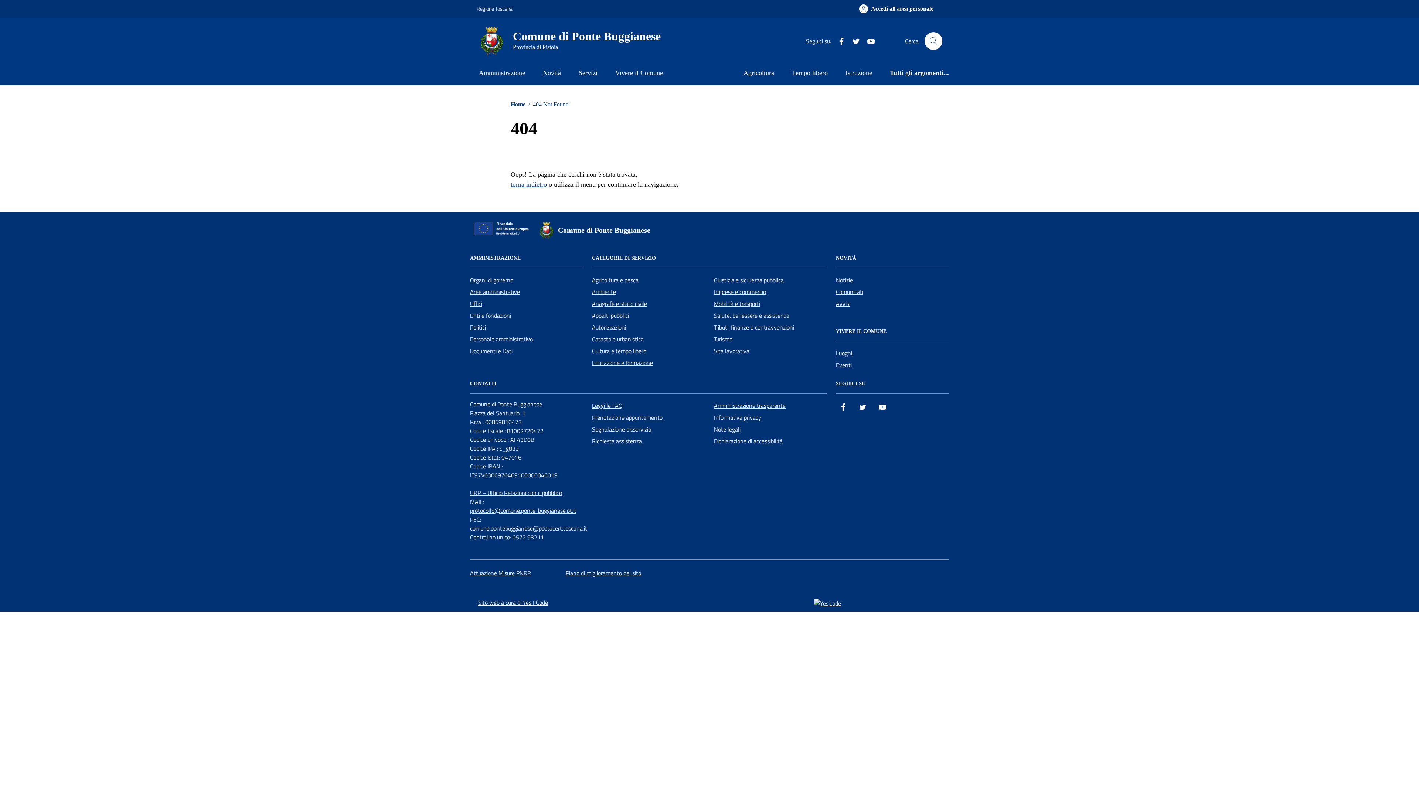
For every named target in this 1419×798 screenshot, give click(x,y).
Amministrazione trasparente (750, 405)
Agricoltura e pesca (615, 280)
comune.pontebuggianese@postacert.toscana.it (528, 528)
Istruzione (858, 72)
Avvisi (843, 303)
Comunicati (849, 291)
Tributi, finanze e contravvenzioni (754, 327)
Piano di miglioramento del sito (603, 573)
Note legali (727, 429)
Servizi (588, 72)
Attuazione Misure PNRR (500, 573)
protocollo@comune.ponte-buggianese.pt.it (523, 510)
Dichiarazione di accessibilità (748, 441)
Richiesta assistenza (617, 441)
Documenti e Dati (491, 351)
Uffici (476, 303)
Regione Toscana (495, 9)
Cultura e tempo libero (619, 351)
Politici (478, 327)
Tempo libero (810, 72)
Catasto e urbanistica (618, 339)
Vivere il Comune (639, 72)
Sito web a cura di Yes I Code (513, 602)
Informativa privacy (737, 417)
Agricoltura (758, 72)
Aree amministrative (495, 291)
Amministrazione (502, 72)
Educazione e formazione (622, 362)
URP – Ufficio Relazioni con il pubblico (516, 492)
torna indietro (529, 184)
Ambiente (604, 291)
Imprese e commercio (740, 291)
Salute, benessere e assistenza (751, 315)
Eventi (844, 365)
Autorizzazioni (609, 327)
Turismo (723, 339)
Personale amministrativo (501, 339)
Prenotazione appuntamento (627, 417)
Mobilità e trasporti (737, 303)
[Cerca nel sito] (933, 41)
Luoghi (844, 353)
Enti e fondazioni (490, 315)
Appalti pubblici (610, 315)
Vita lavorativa (731, 351)
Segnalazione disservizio (621, 429)
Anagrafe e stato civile (619, 303)
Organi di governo (491, 280)
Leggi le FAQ (607, 405)
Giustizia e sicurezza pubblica (749, 280)
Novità (552, 72)
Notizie (844, 280)
